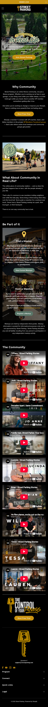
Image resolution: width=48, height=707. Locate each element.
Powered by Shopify (31, 701)
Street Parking (20, 701)
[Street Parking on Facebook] (2, 667)
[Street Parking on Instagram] (10, 667)
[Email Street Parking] (14, 667)
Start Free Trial (24, 114)
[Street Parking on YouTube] (6, 667)
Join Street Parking (24, 57)
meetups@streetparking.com (29, 308)
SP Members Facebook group (34, 122)
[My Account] (2, 8)
